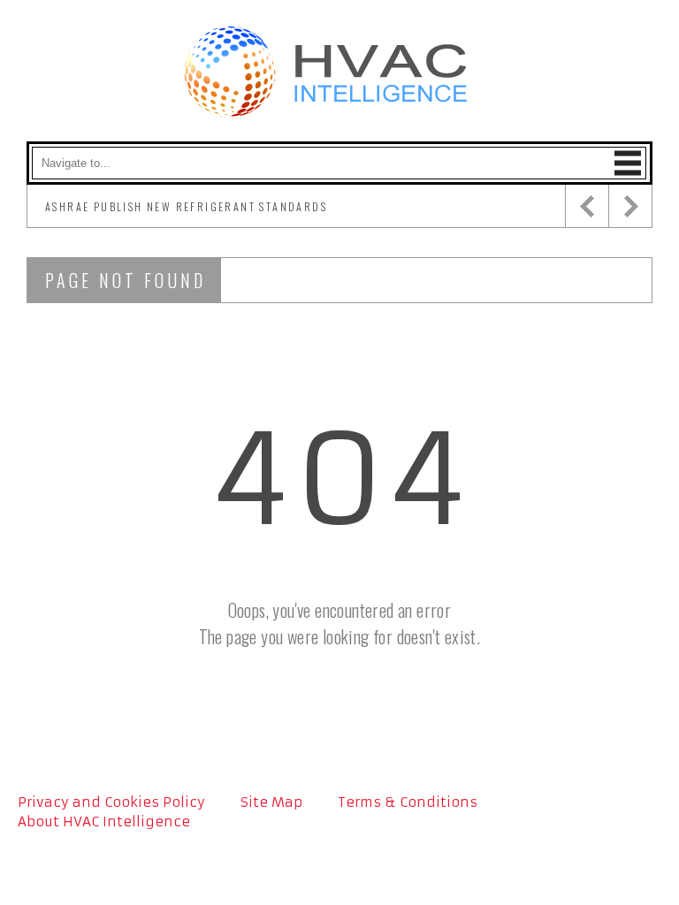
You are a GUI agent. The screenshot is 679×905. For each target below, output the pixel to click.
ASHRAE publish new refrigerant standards (186, 206)
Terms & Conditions (407, 802)
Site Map (271, 802)
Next (630, 206)
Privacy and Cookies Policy (111, 802)
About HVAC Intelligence (104, 821)
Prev (586, 206)
